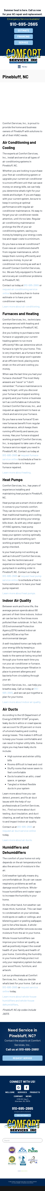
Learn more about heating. (16, 472)
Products (35, 1092)
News (28, 1096)
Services (22, 1092)
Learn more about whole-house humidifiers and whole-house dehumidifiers (19, 1000)
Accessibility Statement (32, 1181)
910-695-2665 (24, 24)
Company (18, 1096)
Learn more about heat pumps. (19, 593)
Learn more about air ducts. (17, 839)
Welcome (10, 1092)
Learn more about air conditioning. (21, 306)
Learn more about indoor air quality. (21, 701)
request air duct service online (19, 830)
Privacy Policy (23, 1181)
